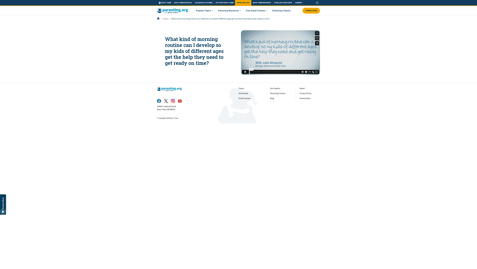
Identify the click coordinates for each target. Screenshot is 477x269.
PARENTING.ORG (243, 2)
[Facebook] (159, 101)
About (302, 88)
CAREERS (298, 2)
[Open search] (317, 2)
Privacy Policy (305, 93)
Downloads (243, 93)
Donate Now (311, 10)
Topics (241, 88)
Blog (272, 98)
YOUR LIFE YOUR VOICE (283, 2)
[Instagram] (173, 101)
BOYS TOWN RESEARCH (262, 2)
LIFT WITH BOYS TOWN (225, 2)
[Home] (158, 18)
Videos (165, 18)
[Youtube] (180, 101)
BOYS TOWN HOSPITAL (183, 2)
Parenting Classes (277, 93)
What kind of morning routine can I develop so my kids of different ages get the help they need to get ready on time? (220, 18)
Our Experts (275, 88)
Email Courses (244, 98)
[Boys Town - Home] (172, 10)
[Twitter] (166, 101)
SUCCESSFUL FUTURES (204, 2)
